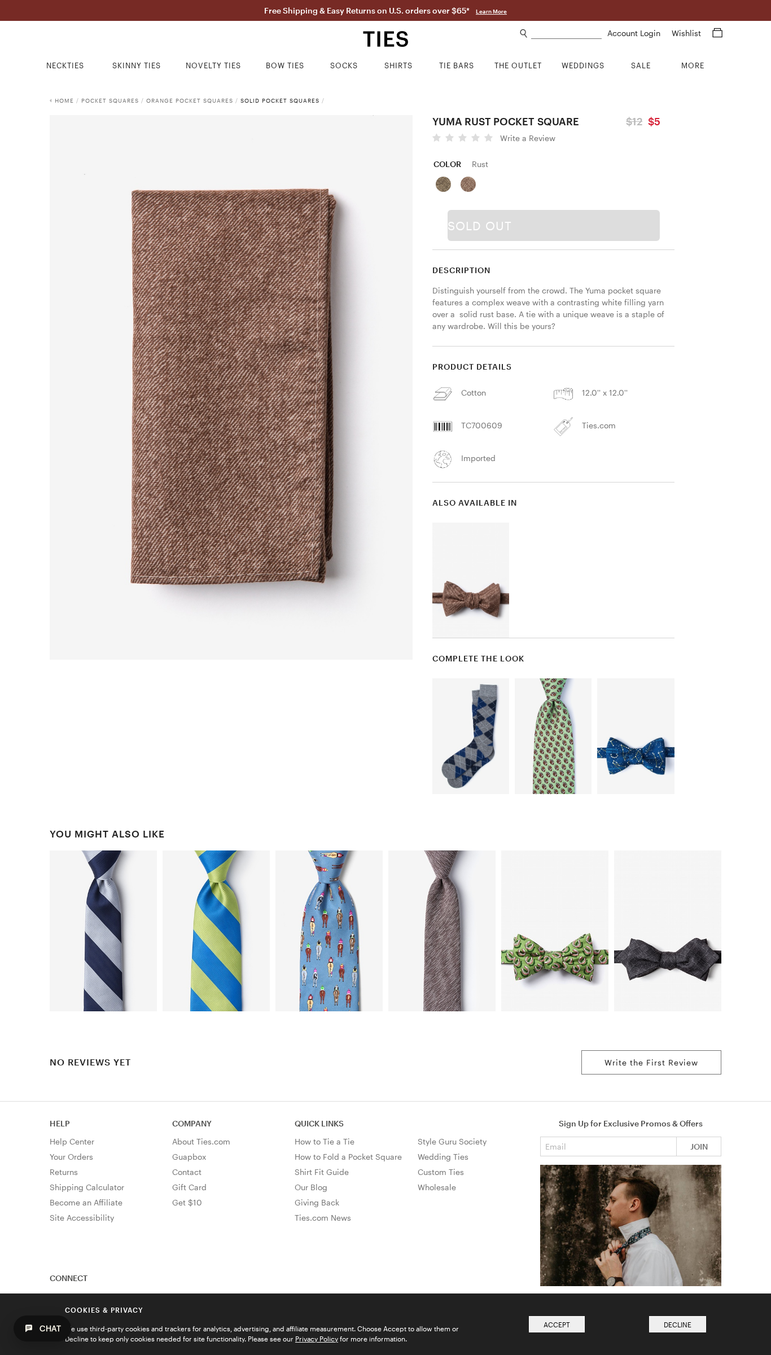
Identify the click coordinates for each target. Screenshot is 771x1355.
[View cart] (717, 33)
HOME (64, 100)
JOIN (699, 1146)
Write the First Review (651, 1062)
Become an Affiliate (86, 1202)
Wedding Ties (443, 1156)
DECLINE (677, 1324)
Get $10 (187, 1202)
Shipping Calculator (87, 1187)
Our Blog (311, 1187)
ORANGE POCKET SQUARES (189, 100)
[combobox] (566, 33)
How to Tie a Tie (324, 1141)
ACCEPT (557, 1324)
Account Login (635, 33)
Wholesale (437, 1187)
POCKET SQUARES (110, 100)
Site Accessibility (82, 1217)
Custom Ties (441, 1172)
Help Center (72, 1141)
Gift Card (189, 1187)
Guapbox (189, 1156)
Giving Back (317, 1202)
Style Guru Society (452, 1141)
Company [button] (192, 1123)
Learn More (491, 11)
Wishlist (687, 33)
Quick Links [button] (319, 1123)
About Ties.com (201, 1141)
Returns (64, 1172)
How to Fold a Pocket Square (348, 1156)
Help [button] (60, 1123)
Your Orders (71, 1156)
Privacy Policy (316, 1339)
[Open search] (524, 33)
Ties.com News (323, 1217)
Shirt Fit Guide (322, 1172)
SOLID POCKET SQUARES (279, 100)
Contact (186, 1172)
